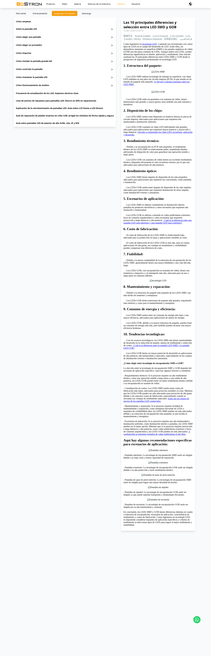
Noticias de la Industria (99, 4)
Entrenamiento (40, 13)
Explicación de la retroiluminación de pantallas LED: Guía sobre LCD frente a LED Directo (59, 108)
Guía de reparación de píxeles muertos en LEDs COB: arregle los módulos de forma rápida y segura (65, 115)
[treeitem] (65, 21)
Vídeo (64, 4)
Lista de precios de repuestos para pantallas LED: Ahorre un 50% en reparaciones (56, 100)
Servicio (121, 4)
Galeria (77, 4)
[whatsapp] (197, 619)
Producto (50, 4)
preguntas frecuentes (64, 13)
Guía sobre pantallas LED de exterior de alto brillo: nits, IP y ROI (47, 123)
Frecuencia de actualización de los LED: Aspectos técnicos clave (47, 93)
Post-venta (21, 13)
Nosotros (136, 4)
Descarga (86, 13)
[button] (190, 4)
